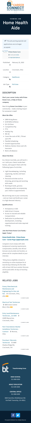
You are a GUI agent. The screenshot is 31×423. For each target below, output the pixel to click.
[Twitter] (18, 415)
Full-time (15, 84)
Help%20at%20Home (15, 57)
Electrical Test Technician (11, 302)
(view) (17, 55)
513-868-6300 (15, 379)
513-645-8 (14, 387)
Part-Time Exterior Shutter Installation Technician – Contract (11, 329)
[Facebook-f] (13, 415)
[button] (15, 11)
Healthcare (15, 77)
